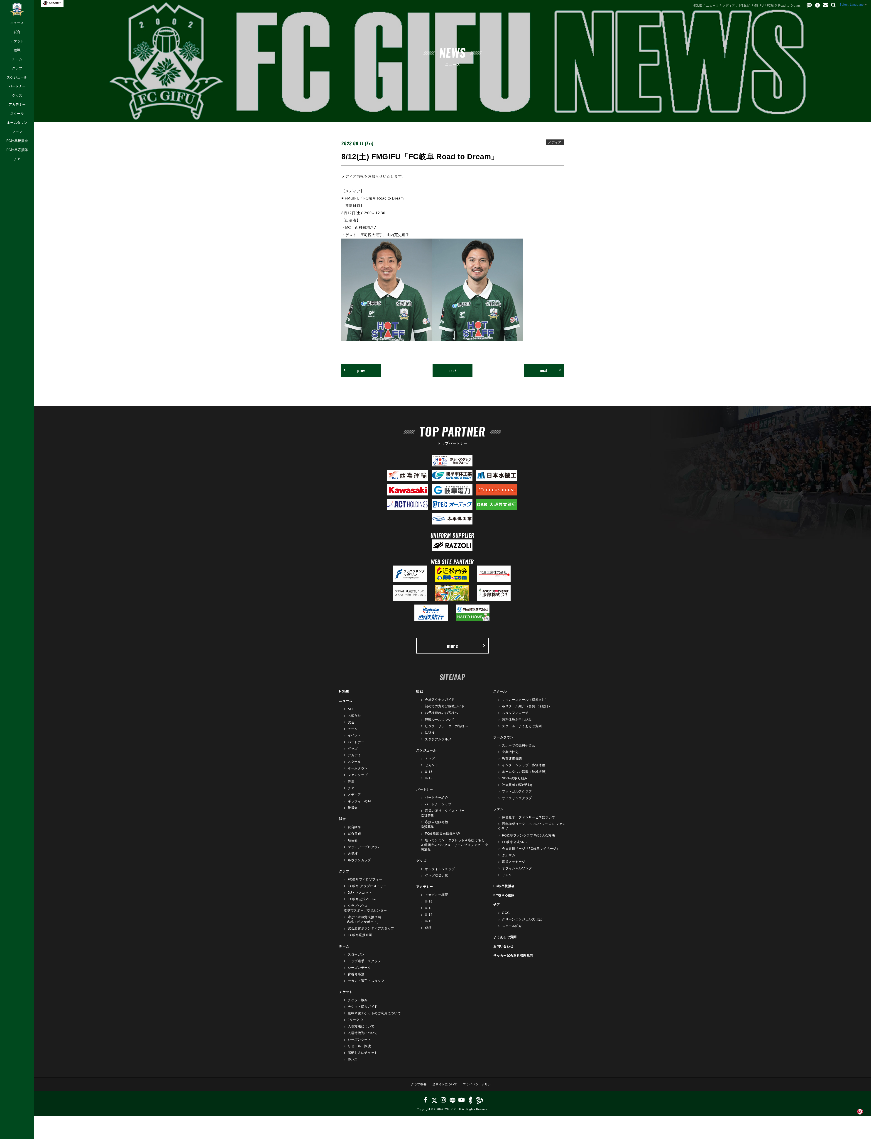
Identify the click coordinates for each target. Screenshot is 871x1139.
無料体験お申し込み (517, 719)
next (544, 370)
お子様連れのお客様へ (441, 713)
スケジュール (17, 77)
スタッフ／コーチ (515, 713)
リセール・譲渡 (359, 1046)
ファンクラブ (358, 775)
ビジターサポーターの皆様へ (446, 726)
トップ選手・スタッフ (364, 961)
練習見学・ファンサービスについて (528, 817)
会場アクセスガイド (440, 699)
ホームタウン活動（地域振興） (525, 771)
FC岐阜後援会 (17, 141)
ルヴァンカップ (359, 860)
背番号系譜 (356, 974)
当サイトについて (444, 1084)
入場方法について (361, 1026)
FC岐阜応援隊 (17, 150)
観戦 (17, 50)
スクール (17, 113)
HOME (697, 5)
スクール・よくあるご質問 (522, 726)
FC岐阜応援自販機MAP (442, 833)
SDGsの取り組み (515, 778)
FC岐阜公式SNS (514, 842)
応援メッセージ (513, 861)
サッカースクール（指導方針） (525, 699)
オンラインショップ (440, 869)
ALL (351, 709)
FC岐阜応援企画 (360, 935)
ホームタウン (17, 122)
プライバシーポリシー (478, 1084)
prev (361, 370)
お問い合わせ (503, 946)
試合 (17, 32)
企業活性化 (510, 752)
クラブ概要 (418, 1084)
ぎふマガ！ (510, 855)
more (452, 645)
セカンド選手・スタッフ (366, 981)
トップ (430, 758)
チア (17, 159)
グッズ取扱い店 (436, 875)
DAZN (429, 732)
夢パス (353, 1059)
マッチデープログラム (364, 847)
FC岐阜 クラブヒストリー (367, 886)
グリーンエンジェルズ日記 (522, 919)
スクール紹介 (512, 926)
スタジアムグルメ (438, 739)
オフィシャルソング (517, 868)
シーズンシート (359, 1039)
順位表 (353, 840)
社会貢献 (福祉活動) (517, 785)
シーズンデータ (359, 967)
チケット (17, 41)
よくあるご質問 (505, 937)
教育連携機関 (512, 758)
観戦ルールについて (440, 719)
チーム (17, 59)
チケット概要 (358, 1000)
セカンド (431, 765)
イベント (354, 735)
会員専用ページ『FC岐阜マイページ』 (531, 848)
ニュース (17, 23)
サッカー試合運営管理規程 (513, 955)
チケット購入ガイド (363, 1006)
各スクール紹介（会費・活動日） (527, 706)
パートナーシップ (438, 804)
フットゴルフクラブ (517, 791)
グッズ (17, 95)
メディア (729, 5)
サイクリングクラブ (517, 798)
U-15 (428, 778)
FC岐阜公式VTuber (362, 899)
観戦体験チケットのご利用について (374, 1013)
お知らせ (354, 715)
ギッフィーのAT (360, 801)
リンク (507, 875)
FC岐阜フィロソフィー (365, 879)
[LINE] (452, 1099)
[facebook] (425, 1099)
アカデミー (17, 104)
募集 (351, 781)
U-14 (428, 914)
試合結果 (354, 827)
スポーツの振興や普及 (518, 745)
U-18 (428, 771)
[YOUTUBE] (461, 1099)
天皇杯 (353, 853)
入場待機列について (363, 1033)
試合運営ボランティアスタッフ (371, 928)
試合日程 (354, 834)
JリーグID (355, 1020)
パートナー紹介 (436, 797)
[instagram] (443, 1099)
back (452, 370)
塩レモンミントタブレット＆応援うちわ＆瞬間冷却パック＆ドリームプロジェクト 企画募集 (454, 844)
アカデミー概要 (436, 895)
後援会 (353, 808)
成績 (428, 927)
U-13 (428, 921)
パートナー (17, 86)
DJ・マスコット (360, 892)
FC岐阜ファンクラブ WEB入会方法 (528, 835)
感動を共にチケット (363, 1052)
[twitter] (434, 1099)
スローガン (356, 954)
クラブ (17, 68)
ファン (17, 132)
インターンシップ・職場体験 (523, 765)
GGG (506, 913)
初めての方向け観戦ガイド (445, 706)
